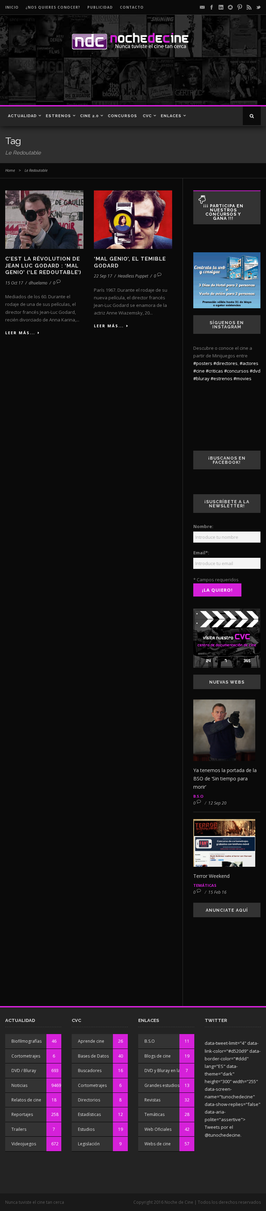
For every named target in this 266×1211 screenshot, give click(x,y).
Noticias (19, 1085)
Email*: (201, 553)
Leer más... (20, 332)
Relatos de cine (26, 1100)
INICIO (12, 7)
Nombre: (203, 526)
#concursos (236, 371)
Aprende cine (91, 1041)
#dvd (255, 371)
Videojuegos (23, 1144)
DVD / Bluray (23, 1070)
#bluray (201, 378)
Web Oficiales (157, 1129)
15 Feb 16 (217, 892)
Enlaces (171, 116)
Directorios (89, 1100)
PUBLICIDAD (100, 7)
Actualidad (22, 116)
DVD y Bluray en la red (166, 1070)
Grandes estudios (161, 1085)
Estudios (86, 1129)
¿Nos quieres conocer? (53, 7)
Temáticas (204, 885)
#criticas (214, 371)
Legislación (89, 1144)
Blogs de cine (157, 1056)
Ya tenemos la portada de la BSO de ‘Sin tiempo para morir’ (225, 778)
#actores (249, 363)
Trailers (18, 1129)
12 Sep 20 (217, 803)
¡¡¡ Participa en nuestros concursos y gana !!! (223, 212)
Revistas (152, 1100)
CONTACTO (132, 7)
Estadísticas (89, 1114)
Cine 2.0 (89, 116)
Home (10, 170)
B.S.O (198, 796)
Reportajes (22, 1114)
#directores (225, 363)
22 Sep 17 (103, 276)
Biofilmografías (26, 1041)
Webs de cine (157, 1144)
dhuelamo (38, 283)
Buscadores (89, 1070)
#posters (202, 363)
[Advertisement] (100, 81)
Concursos (122, 116)
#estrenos (221, 378)
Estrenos (58, 116)
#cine (199, 371)
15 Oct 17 (14, 283)
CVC (147, 116)
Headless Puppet (133, 276)
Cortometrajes (25, 1056)
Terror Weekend (211, 876)
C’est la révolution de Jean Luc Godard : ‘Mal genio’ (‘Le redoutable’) (43, 265)
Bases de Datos (93, 1056)
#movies (242, 378)
